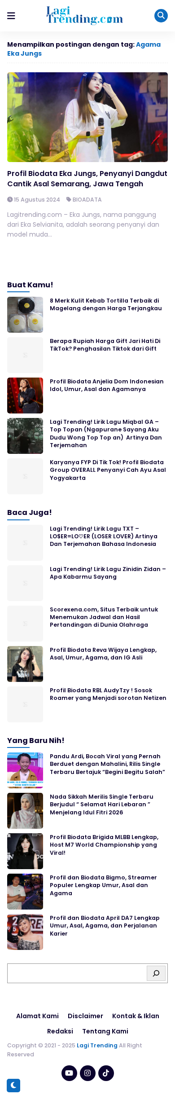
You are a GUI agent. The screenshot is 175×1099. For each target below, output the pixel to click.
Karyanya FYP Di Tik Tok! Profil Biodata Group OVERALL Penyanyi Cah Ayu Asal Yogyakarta (108, 470)
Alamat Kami (37, 1015)
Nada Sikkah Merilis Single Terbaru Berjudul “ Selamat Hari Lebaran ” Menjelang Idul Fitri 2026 (101, 804)
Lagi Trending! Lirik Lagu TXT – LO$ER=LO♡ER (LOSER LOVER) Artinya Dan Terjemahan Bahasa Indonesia (104, 536)
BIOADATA (87, 199)
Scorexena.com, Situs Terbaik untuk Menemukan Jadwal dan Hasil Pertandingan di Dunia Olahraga (104, 617)
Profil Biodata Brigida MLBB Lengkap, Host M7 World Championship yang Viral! (104, 845)
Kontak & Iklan (135, 1015)
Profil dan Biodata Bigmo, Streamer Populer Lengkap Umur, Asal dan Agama (103, 885)
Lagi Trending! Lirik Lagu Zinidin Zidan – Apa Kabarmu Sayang (108, 572)
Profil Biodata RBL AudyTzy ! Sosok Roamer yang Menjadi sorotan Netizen (108, 694)
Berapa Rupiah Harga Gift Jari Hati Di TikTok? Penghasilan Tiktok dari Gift (105, 344)
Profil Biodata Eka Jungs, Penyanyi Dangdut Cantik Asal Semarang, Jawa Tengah (87, 178)
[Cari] (156, 973)
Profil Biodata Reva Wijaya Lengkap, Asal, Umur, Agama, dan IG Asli (103, 653)
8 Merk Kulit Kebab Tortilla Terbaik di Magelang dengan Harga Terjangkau (106, 304)
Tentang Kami (105, 1031)
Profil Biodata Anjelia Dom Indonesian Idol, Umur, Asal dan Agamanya (107, 385)
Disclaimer (85, 1015)
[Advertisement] (87, 1074)
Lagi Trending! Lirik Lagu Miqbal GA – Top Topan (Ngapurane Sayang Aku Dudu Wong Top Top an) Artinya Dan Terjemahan (106, 433)
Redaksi (60, 1031)
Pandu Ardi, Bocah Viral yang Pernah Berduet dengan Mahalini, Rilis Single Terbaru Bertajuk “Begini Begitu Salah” (107, 764)
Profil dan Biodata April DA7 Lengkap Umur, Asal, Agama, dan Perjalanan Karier (105, 925)
